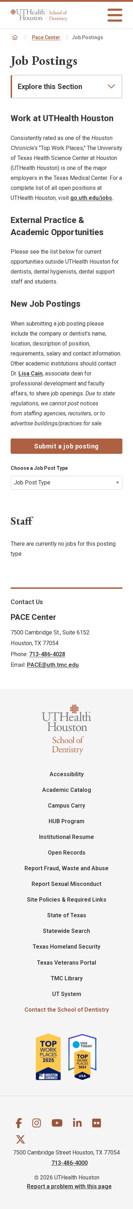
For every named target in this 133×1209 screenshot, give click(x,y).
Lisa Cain (30, 373)
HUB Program (66, 821)
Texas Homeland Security (66, 946)
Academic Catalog (66, 790)
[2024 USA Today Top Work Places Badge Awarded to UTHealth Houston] (85, 1056)
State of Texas (66, 915)
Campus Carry (66, 805)
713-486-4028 (47, 654)
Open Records (66, 852)
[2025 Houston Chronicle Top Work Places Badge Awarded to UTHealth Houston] (51, 1056)
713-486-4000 (69, 1162)
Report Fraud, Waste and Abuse (66, 868)
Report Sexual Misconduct (66, 884)
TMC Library (67, 978)
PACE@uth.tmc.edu (53, 664)
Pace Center (46, 37)
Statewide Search (66, 931)
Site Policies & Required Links (66, 899)
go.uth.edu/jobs (91, 197)
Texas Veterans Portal (66, 962)
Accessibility (67, 774)
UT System (66, 994)
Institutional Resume (66, 837)
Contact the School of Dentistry (66, 1009)
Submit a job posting (66, 446)
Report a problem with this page (69, 1186)
